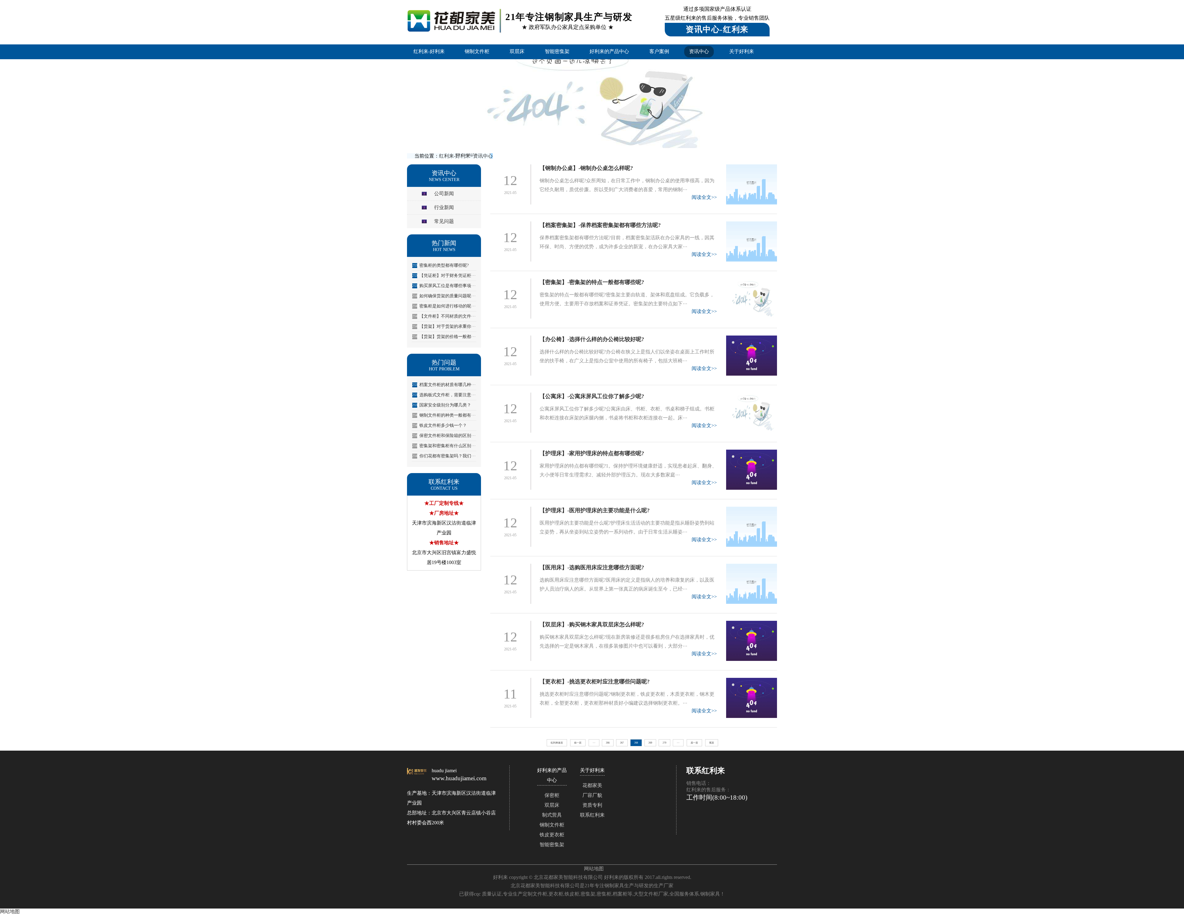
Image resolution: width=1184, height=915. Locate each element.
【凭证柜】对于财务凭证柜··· (444, 275)
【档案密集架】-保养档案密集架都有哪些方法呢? (600, 225)
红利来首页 (557, 742)
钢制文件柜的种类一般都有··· (444, 415)
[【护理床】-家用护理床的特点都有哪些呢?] (751, 470)
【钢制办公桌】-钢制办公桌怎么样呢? (586, 168)
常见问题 (444, 221)
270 (664, 742)
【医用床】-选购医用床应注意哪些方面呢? (592, 567)
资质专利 (592, 805)
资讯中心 (699, 51)
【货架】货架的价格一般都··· (444, 336)
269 (650, 742)
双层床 (517, 51)
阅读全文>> (704, 197)
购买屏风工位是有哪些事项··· (444, 285)
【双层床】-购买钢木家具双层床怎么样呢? (592, 624)
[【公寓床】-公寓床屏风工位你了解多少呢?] (751, 413)
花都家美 (592, 785)
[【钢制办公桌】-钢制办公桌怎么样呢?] (751, 184)
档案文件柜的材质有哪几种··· (444, 384)
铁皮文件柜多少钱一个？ (439, 425)
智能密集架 (557, 51)
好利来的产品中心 (609, 51)
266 (608, 742)
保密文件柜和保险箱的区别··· (444, 435)
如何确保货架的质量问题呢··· (444, 296)
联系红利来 (592, 815)
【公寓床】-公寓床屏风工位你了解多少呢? (592, 396)
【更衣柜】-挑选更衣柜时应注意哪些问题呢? (595, 681)
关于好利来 (741, 51)
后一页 (694, 742)
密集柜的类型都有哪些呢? (440, 265)
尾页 (711, 742)
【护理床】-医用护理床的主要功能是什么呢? (595, 510)
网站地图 (594, 868)
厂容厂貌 (592, 795)
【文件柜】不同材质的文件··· (444, 316)
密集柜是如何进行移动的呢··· (444, 306)
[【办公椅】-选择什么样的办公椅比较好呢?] (751, 356)
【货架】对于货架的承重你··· (444, 326)
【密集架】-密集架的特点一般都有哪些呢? (592, 282)
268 (636, 742)
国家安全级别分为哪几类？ (441, 405)
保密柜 (552, 795)
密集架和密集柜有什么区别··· (444, 445)
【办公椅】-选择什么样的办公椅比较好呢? (592, 339)
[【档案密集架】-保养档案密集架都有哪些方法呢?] (751, 241)
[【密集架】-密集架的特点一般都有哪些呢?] (751, 298)
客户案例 (659, 51)
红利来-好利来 (429, 51)
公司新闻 (444, 193)
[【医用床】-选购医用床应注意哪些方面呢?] (751, 584)
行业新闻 (444, 207)
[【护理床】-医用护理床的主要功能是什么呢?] (751, 527)
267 (622, 742)
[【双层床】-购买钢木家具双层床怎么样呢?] (751, 641)
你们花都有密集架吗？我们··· (444, 456)
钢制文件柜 (477, 51)
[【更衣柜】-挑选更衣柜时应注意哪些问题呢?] (751, 698)
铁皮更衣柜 (552, 834)
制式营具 (552, 815)
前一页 (578, 742)
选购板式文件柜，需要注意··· (444, 395)
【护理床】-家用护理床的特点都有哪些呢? (592, 453)
